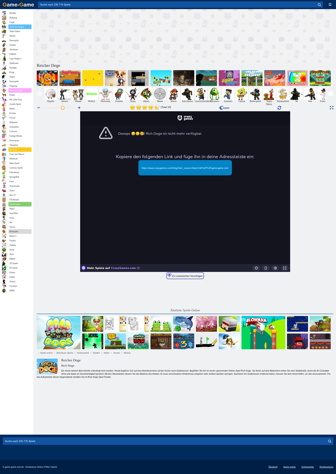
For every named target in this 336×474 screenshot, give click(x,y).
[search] (319, 4)
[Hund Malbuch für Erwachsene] (138, 324)
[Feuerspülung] (274, 78)
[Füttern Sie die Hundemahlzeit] (320, 78)
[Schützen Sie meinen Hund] (161, 78)
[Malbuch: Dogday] (297, 78)
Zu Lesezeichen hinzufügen (187, 276)
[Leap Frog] (161, 324)
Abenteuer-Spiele (64, 353)
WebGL (127, 353)
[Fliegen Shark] (183, 324)
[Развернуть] (331, 107)
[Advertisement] (111, 35)
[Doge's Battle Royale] (183, 78)
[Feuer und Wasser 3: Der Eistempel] (183, 341)
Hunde (116, 353)
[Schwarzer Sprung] (92, 341)
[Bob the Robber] (161, 341)
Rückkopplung (326, 467)
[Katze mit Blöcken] (138, 78)
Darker (226, 108)
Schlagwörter (307, 467)
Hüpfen (96, 353)
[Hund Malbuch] (115, 324)
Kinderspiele (82, 353)
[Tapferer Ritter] (320, 341)
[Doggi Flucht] (69, 78)
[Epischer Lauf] (115, 341)
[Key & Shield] (229, 341)
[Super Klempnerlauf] (138, 341)
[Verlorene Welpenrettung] (206, 78)
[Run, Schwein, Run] (206, 324)
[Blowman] (263, 332)
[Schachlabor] (297, 324)
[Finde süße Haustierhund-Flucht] (92, 324)
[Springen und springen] (229, 324)
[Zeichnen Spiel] (206, 341)
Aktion (106, 353)
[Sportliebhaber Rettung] (115, 78)
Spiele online (46, 353)
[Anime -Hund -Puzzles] (229, 78)
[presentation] (39, 93)
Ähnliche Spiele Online (185, 310)
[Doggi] (47, 78)
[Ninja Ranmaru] (297, 341)
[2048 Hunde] (58, 332)
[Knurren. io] (92, 78)
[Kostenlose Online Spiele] (18, 4)
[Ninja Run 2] (320, 324)
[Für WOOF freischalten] (251, 78)
